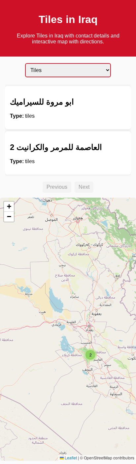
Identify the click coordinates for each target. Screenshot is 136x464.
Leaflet (70, 457)
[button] (90, 354)
